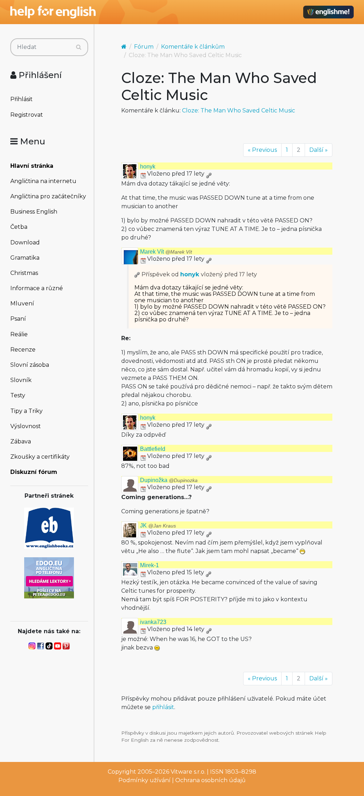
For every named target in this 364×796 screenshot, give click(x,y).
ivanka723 (153, 622)
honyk (147, 167)
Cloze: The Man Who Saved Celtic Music (238, 110)
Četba (18, 226)
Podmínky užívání (144, 780)
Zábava (20, 441)
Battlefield (152, 449)
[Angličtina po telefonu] (49, 577)
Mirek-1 (149, 565)
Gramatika (24, 257)
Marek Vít (166, 252)
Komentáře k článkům (193, 46)
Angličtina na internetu (43, 181)
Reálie (19, 334)
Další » (318, 150)
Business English (33, 211)
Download (25, 242)
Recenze (23, 349)
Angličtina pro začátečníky (48, 196)
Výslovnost (25, 426)
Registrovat (26, 114)
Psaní (18, 318)
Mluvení (22, 303)
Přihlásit (21, 99)
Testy (17, 395)
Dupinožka (169, 480)
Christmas (24, 273)
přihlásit (163, 707)
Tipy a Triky (26, 411)
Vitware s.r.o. (188, 771)
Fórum (144, 46)
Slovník (21, 380)
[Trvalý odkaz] (209, 173)
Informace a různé (36, 288)
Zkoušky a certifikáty (40, 456)
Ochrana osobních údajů (210, 780)
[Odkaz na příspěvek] (137, 274)
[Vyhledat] (79, 47)
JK (158, 526)
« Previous (262, 150)
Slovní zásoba (29, 364)
